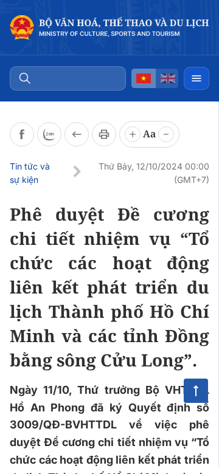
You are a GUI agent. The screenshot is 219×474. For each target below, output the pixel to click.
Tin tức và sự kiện (30, 173)
